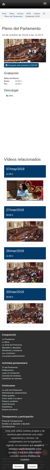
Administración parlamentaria (14, 393)
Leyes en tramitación (11, 373)
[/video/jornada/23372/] (25, 313)
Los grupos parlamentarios (13, 356)
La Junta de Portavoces (12, 345)
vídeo (10, 95)
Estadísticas (7, 407)
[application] (25, 50)
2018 (28, 13)
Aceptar (32, 466)
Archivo (20, 13)
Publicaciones (8, 370)
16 (44, 13)
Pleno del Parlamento (13, 16)
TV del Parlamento (10, 367)
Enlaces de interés (10, 409)
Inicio (4, 13)
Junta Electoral (8, 404)
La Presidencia (8, 339)
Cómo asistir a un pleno (12, 398)
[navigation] (25, 126)
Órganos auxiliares (10, 401)
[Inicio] (3, 4)
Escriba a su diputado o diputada (16, 424)
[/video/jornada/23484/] (25, 272)
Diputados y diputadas (11, 348)
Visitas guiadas (8, 396)
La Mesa (5, 342)
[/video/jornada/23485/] (25, 231)
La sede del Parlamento (12, 390)
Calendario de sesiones (12, 378)
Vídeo (11, 13)
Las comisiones (8, 353)
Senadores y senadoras (12, 350)
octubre (37, 13)
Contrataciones (8, 426)
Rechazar (18, 466)
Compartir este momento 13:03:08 (22, 65)
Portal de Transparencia (12, 421)
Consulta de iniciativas (11, 376)
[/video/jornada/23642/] (25, 190)
